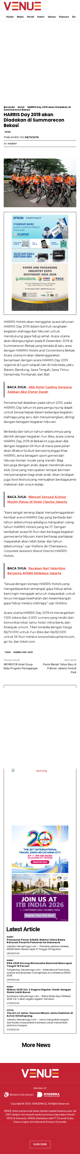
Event (10, 937)
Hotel (21, 107)
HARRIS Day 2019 (23, 652)
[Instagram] (36, 1135)
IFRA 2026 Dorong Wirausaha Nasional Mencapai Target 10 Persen (39, 964)
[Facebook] (7, 151)
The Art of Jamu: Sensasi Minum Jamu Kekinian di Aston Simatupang (40, 1014)
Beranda (9, 107)
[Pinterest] (24, 151)
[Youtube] (51, 1135)
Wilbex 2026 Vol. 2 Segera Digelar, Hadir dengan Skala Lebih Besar (39, 991)
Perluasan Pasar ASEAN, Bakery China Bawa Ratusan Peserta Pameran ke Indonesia (36, 941)
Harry (12, 143)
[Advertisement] (40, 65)
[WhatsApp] (33, 151)
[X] (16, 151)
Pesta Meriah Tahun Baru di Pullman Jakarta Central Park (59, 668)
